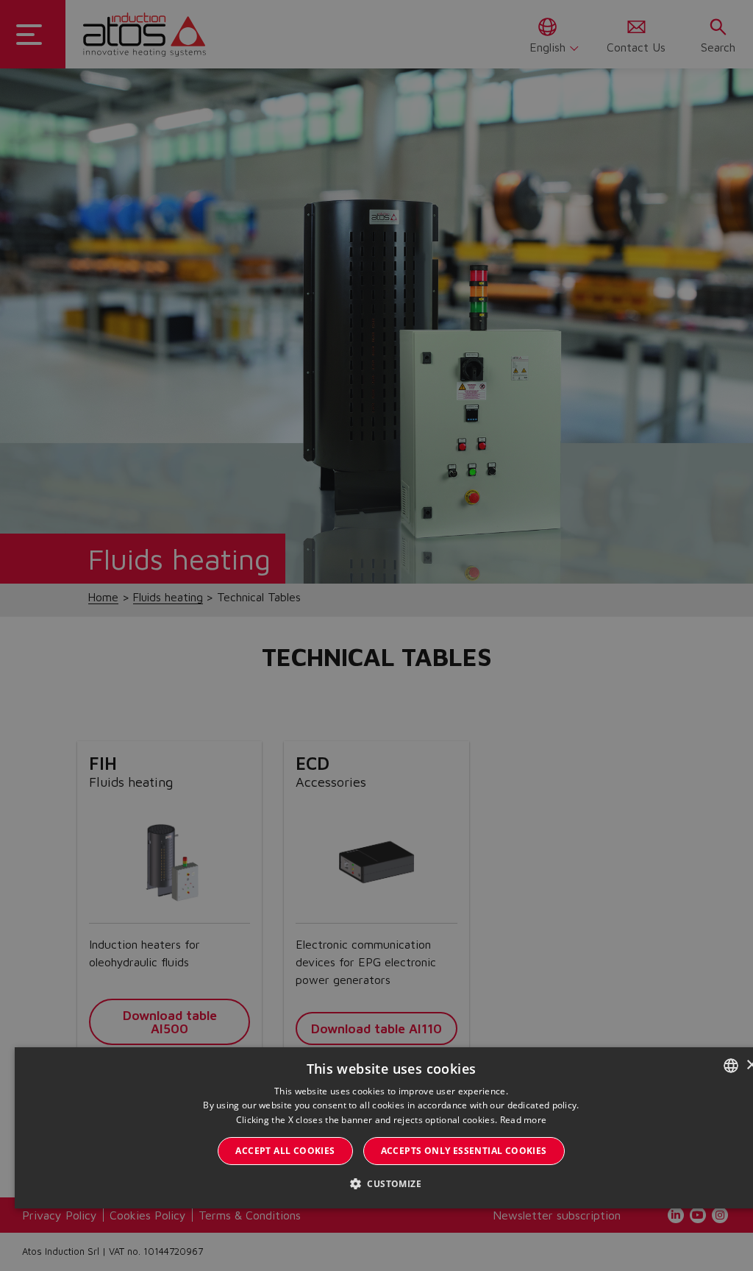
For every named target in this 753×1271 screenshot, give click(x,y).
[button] (391, 1183)
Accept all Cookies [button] (285, 1150)
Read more (523, 1120)
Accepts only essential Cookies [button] (464, 1150)
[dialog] (376, 635)
